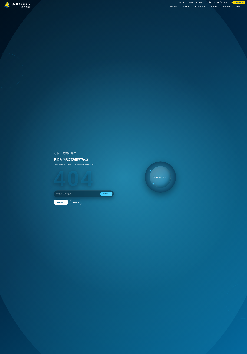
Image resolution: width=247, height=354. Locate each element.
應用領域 (173, 6)
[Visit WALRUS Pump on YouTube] (206, 2)
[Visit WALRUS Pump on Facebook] (214, 2)
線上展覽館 (199, 2)
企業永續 (190, 2)
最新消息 (214, 6)
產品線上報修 (239, 2)
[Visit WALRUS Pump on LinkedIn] (218, 2)
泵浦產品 (186, 6)
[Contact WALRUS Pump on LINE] (210, 2)
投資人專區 (182, 2)
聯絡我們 (239, 6)
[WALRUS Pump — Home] (17, 5)
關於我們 (226, 6)
